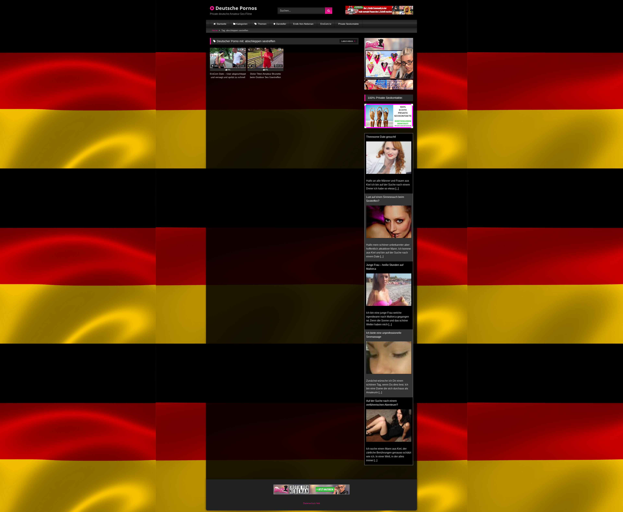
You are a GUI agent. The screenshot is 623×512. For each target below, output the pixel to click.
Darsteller (281, 24)
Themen (262, 24)
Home (214, 30)
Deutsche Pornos (235, 8)
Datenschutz (310, 506)
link (318, 506)
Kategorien (241, 24)
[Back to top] (613, 502)
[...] (381, 196)
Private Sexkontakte (348, 24)
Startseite (221, 24)
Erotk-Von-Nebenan (303, 24)
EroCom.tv (325, 24)
